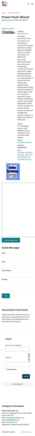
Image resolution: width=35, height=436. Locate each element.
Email (3, 261)
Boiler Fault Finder (10, 432)
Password (8, 357)
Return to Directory (8, 28)
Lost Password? (17, 384)
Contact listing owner (11, 240)
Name (3, 253)
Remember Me (11, 369)
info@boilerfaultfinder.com (15, 418)
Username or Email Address (13, 345)
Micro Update (30, 432)
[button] (28, 3)
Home (3, 12)
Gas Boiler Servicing (24, 142)
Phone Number (6, 270)
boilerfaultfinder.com (12, 420)
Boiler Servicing (7, 20)
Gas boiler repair (23, 155)
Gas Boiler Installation (24, 152)
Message (4, 279)
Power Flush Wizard (14, 12)
